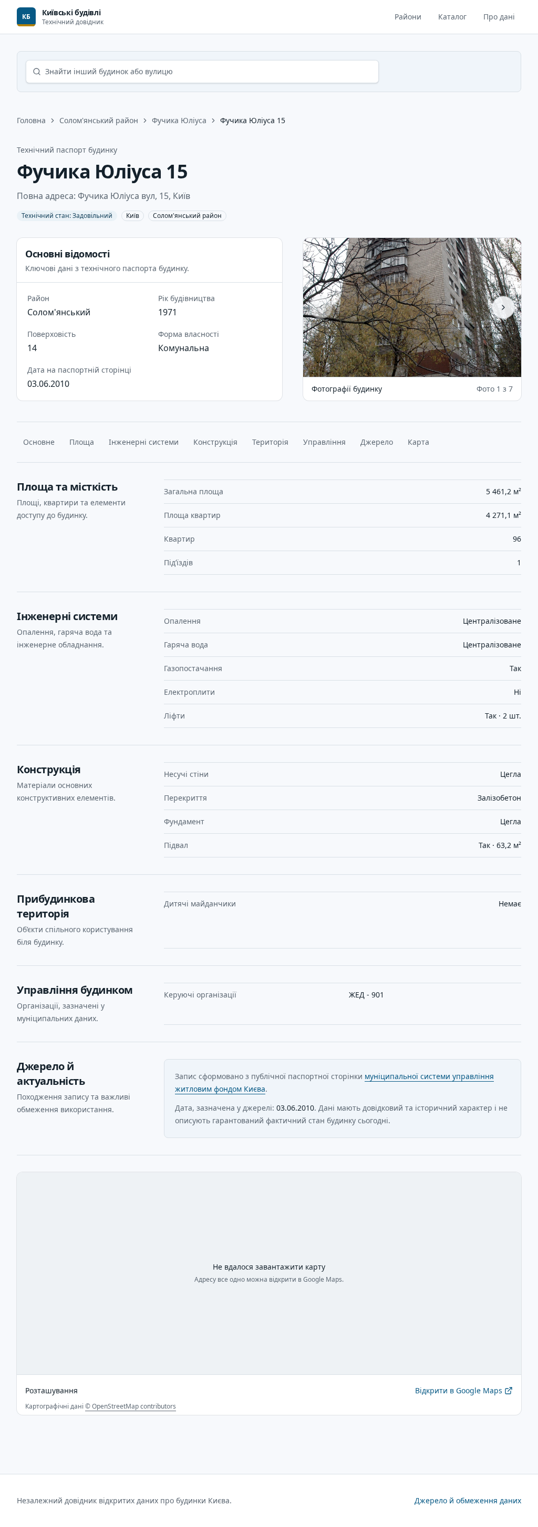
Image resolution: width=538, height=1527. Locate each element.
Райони (408, 17)
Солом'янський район (98, 120)
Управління (324, 442)
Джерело (376, 442)
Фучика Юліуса (179, 120)
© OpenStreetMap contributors (130, 1406)
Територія (270, 442)
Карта (418, 442)
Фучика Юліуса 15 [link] (252, 120)
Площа (81, 442)
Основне (39, 442)
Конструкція (215, 442)
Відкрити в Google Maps (458, 1393)
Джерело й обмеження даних (468, 1500)
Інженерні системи (144, 442)
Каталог (452, 17)
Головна (31, 120)
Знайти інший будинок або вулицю (109, 71)
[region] (412, 307)
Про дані (499, 17)
